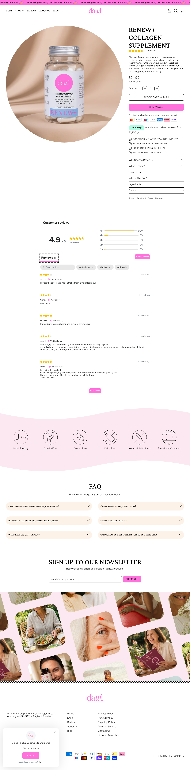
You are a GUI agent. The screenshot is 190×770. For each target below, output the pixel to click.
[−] (144, 88)
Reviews (32, 10)
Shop (70, 717)
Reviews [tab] (49, 257)
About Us (44, 10)
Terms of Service (107, 726)
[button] (175, 10)
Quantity (133, 88)
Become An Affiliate (109, 735)
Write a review (142, 256)
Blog (56, 10)
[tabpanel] (95, 330)
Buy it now (156, 107)
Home (9, 10)
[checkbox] (122, 267)
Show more (95, 391)
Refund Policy (105, 717)
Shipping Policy (106, 722)
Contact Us (104, 730)
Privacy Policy (105, 713)
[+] (156, 88)
